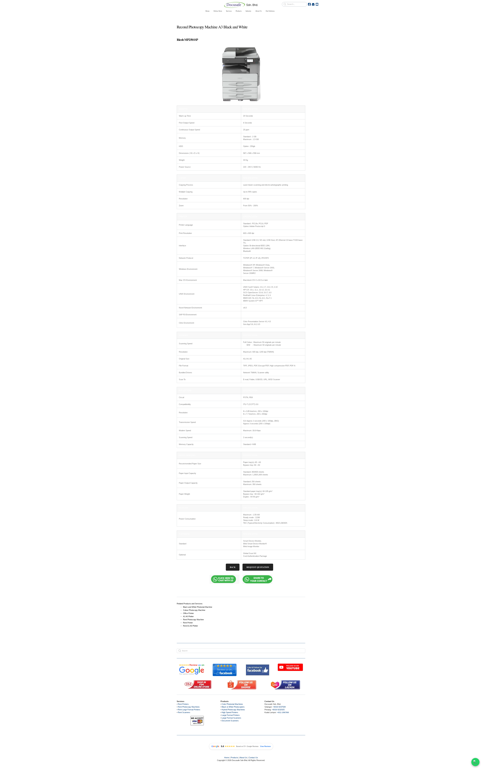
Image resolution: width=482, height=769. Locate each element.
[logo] (241, 5)
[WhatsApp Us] (475, 762)
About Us (243, 757)
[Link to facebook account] (309, 4)
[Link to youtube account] (317, 4)
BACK (232, 567)
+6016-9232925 (278, 710)
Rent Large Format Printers (189, 710)
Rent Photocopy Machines (189, 707)
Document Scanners (230, 721)
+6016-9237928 (279, 707)
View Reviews (265, 746)
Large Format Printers (231, 715)
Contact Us (253, 757)
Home (226, 757)
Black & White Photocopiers (233, 707)
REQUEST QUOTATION (258, 567)
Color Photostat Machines (232, 704)
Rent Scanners (184, 712)
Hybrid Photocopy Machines (233, 710)
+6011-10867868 (283, 712)
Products (234, 757)
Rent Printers (183, 704)
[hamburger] (166, 4)
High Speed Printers (230, 712)
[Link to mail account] (313, 4)
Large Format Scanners (231, 718)
